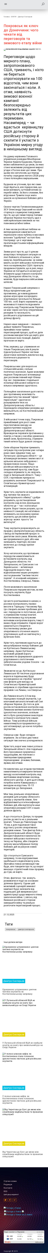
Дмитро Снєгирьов (25, 17)
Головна (7, 17)
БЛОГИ (13, 17)
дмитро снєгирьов (26, 929)
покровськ (10, 929)
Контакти (8, 1188)
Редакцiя (8, 1184)
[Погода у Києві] (12, 1208)
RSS (5, 1191)
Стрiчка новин (10, 1181)
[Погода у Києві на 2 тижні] (18, 1214)
